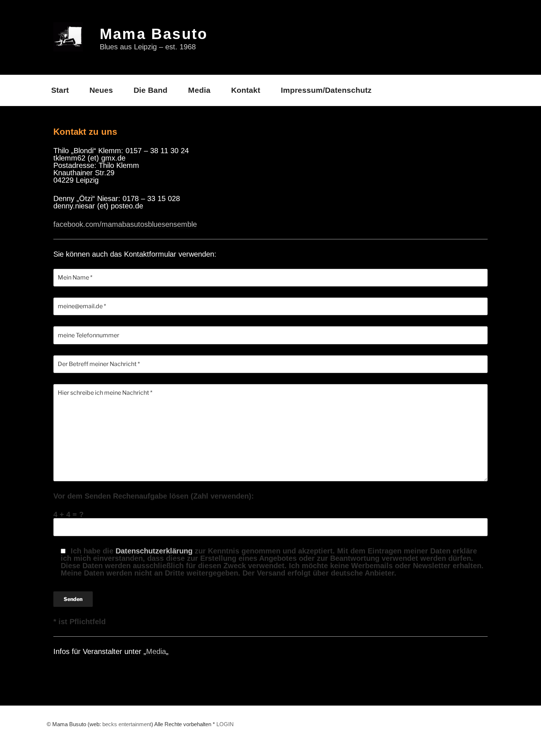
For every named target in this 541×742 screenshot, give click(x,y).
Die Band (150, 90)
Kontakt (245, 90)
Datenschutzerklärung (154, 551)
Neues (101, 90)
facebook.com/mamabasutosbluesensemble (125, 224)
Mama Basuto (154, 34)
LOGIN (225, 724)
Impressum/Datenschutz (326, 90)
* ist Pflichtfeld (79, 621)
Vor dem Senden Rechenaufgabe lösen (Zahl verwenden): (153, 496)
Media (199, 90)
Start (60, 90)
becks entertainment (126, 724)
